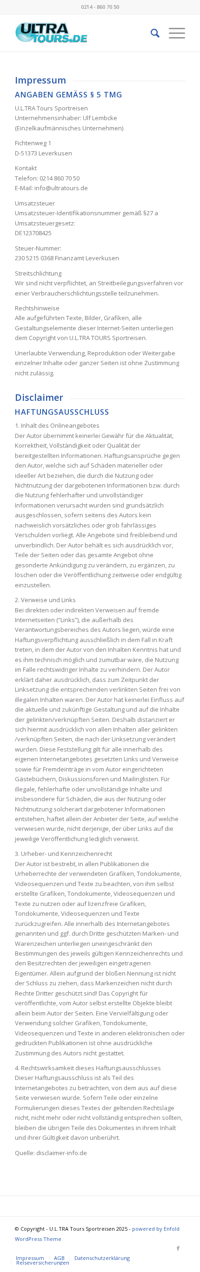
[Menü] (172, 32)
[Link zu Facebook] (178, 1248)
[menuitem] (150, 32)
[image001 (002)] (83, 32)
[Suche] (150, 32)
